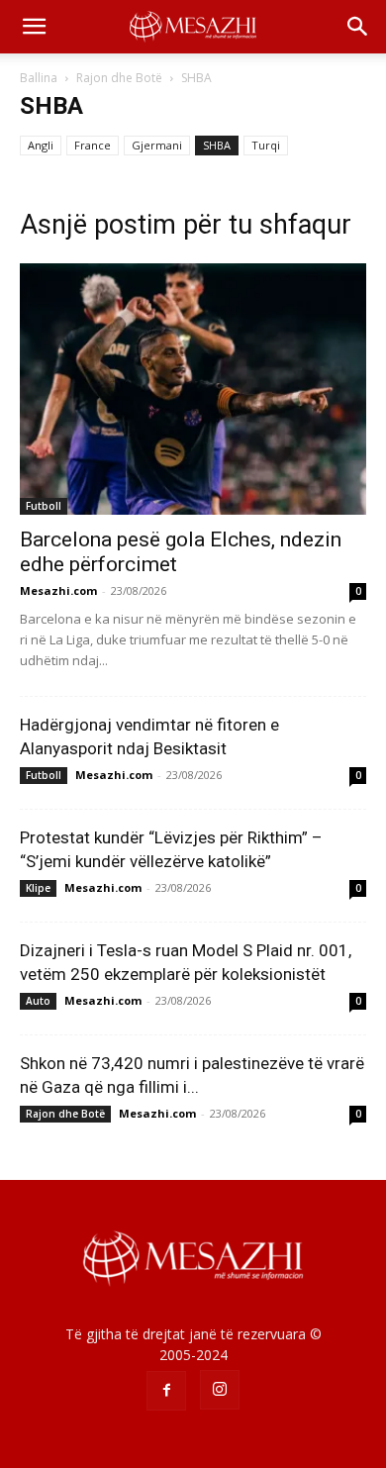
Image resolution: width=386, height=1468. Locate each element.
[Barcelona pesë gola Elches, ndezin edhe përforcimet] (193, 389)
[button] (33, 26)
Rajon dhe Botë (119, 77)
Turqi (265, 145)
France (92, 145)
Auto (38, 1001)
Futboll (43, 506)
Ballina (38, 77)
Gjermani (157, 145)
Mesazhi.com (58, 590)
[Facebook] (166, 1391)
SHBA (217, 145)
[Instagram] (220, 1390)
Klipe (38, 888)
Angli (40, 145)
